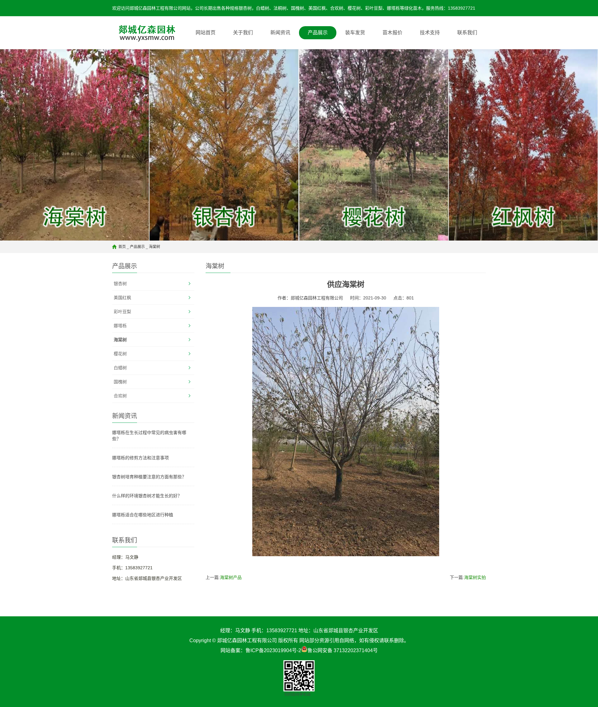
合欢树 (120, 395)
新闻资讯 (280, 32)
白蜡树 (120, 367)
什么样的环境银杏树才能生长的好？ (147, 495)
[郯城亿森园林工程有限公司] (144, 33)
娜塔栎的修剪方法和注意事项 (140, 457)
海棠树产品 (231, 577)
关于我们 (243, 32)
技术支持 (430, 32)
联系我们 (467, 32)
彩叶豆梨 (122, 311)
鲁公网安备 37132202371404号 (342, 650)
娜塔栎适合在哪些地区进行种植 (142, 514)
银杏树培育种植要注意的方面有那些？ (149, 476)
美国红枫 (122, 297)
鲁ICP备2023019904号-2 (273, 650)
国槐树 (120, 381)
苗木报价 (392, 32)
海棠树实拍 (475, 577)
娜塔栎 (120, 325)
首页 (122, 247)
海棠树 (154, 247)
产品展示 (318, 32)
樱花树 (120, 353)
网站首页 (206, 32)
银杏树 (120, 283)
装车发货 (355, 32)
